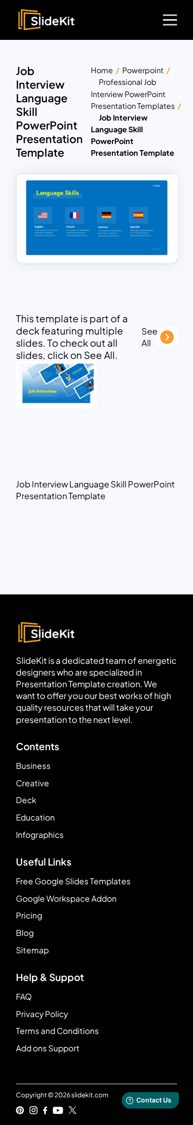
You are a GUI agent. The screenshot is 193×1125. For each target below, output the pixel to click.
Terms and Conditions (57, 1031)
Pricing (29, 915)
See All (149, 337)
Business (33, 765)
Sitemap (32, 950)
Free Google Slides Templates (73, 881)
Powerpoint (142, 70)
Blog (25, 932)
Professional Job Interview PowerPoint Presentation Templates (133, 93)
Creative (32, 783)
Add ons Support (48, 1048)
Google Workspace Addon (66, 898)
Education (35, 817)
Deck (26, 800)
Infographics (40, 834)
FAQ (24, 996)
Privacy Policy (42, 1014)
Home (102, 70)
